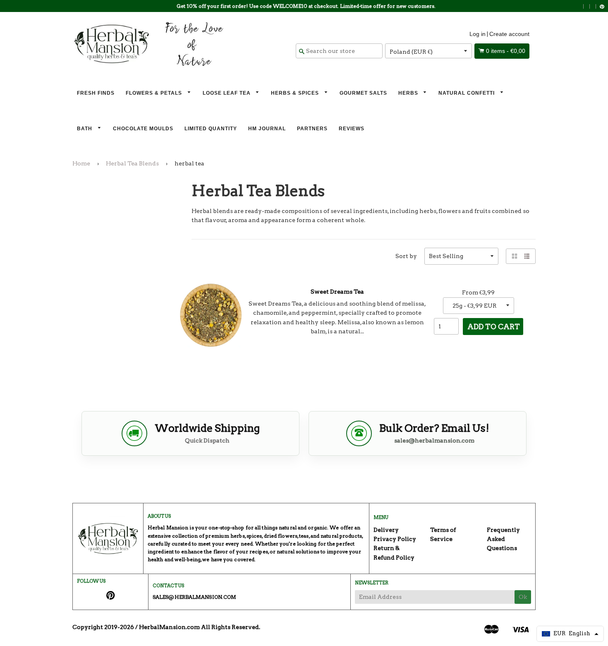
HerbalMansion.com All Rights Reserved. (199, 627)
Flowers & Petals (155, 93)
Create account (509, 34)
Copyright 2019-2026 (103, 627)
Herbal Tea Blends (132, 163)
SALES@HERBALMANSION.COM (194, 597)
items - (505, 51)
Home (81, 163)
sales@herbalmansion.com (434, 440)
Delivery (386, 529)
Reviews (351, 129)
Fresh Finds (96, 93)
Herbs (409, 93)
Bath (85, 129)
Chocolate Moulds (143, 129)
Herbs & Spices (296, 93)
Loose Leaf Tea (227, 93)
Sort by (406, 256)
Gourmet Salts (363, 93)
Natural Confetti (467, 93)
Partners (312, 129)
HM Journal (267, 129)
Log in (477, 34)
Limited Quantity (210, 129)
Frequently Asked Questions (503, 539)
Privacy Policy (394, 539)
